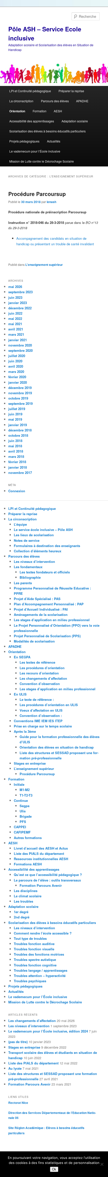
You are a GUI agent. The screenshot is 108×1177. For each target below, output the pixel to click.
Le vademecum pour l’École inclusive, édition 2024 (48, 1031)
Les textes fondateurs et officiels (45, 572)
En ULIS (20, 694)
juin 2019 (15, 414)
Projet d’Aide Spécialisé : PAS (37, 598)
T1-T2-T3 (26, 795)
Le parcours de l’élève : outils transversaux (47, 880)
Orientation (17, 111)
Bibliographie (30, 577)
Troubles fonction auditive (34, 943)
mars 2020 (16, 371)
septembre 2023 (20, 291)
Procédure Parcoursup (37, 194)
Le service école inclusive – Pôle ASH (43, 529)
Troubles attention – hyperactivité (40, 975)
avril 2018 (15, 451)
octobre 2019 (18, 398)
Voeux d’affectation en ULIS (41, 710)
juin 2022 (15, 313)
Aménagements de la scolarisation (41, 614)
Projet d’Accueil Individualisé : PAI (41, 609)
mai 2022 (15, 318)
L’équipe (20, 524)
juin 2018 (15, 440)
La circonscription (21, 101)
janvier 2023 (17, 302)
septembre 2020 (20, 350)
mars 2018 (16, 456)
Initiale (19, 784)
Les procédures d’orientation (42, 667)
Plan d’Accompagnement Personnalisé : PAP (49, 604)
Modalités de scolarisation (34, 641)
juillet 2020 (16, 355)
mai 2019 (15, 419)
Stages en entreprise (30, 763)
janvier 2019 (17, 424)
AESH (58, 111)
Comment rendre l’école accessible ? (43, 933)
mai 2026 (15, 286)
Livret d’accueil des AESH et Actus (41, 848)
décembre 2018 (20, 430)
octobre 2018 (18, 435)
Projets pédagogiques (24, 141)
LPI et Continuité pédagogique (30, 91)
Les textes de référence (37, 662)
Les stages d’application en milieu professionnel (52, 619)
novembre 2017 (20, 472)
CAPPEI (20, 826)
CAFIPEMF (22, 832)
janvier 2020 (17, 382)
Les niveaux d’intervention (34, 561)
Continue (21, 800)
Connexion (16, 490)
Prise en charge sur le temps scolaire (43, 726)
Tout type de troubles (30, 938)
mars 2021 (16, 334)
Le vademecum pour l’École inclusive (34, 151)
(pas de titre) (18, 1041)
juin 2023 (15, 297)
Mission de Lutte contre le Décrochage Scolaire (41, 161)
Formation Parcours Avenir (41, 885)
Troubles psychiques (30, 980)
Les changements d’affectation (43, 678)
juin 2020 (15, 361)
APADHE (82, 101)
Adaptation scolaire (75, 121)
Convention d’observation (40, 683)
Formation (39, 111)
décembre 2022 (20, 308)
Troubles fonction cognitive (35, 965)
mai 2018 (15, 446)
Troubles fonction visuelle (34, 949)
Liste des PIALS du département (39, 853)
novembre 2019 (20, 392)
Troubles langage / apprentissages (40, 970)
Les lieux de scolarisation (34, 534)
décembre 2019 (20, 387)
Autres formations (28, 837)
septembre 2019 (20, 403)
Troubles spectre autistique (35, 959)
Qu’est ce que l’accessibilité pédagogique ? (48, 874)
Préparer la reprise (71, 91)
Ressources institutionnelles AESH (41, 858)
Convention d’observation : (41, 715)
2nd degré (21, 917)
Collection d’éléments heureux (37, 551)
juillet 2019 (16, 408)
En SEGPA (22, 657)
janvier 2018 (17, 467)
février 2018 (17, 461)
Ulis (23, 811)
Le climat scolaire (27, 896)
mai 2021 (15, 323)
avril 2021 (15, 329)
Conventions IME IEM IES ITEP (38, 720)
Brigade (26, 816)
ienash (51, 202)
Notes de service (26, 540)
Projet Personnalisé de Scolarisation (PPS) (47, 635)
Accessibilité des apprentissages (31, 121)
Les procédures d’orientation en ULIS (49, 704)
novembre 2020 (20, 345)
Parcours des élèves (55, 101)
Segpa (24, 805)
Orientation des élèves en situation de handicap (57, 747)
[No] (101, 1164)
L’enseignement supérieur (34, 768)
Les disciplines (25, 890)
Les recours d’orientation (39, 673)
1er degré (21, 911)
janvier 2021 (17, 339)
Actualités (53, 141)
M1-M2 (25, 789)
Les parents (23, 582)
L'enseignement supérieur (44, 264)
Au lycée (15, 1068)
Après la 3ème (25, 731)
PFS (23, 821)
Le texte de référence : (37, 699)
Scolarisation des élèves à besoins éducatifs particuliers (47, 131)
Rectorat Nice (18, 1102)
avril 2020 (15, 366)
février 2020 (17, 376)
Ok (54, 1169)
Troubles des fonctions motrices (39, 954)
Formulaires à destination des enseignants (47, 545)
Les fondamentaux (28, 566)
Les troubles (23, 901)
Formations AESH (28, 864)
